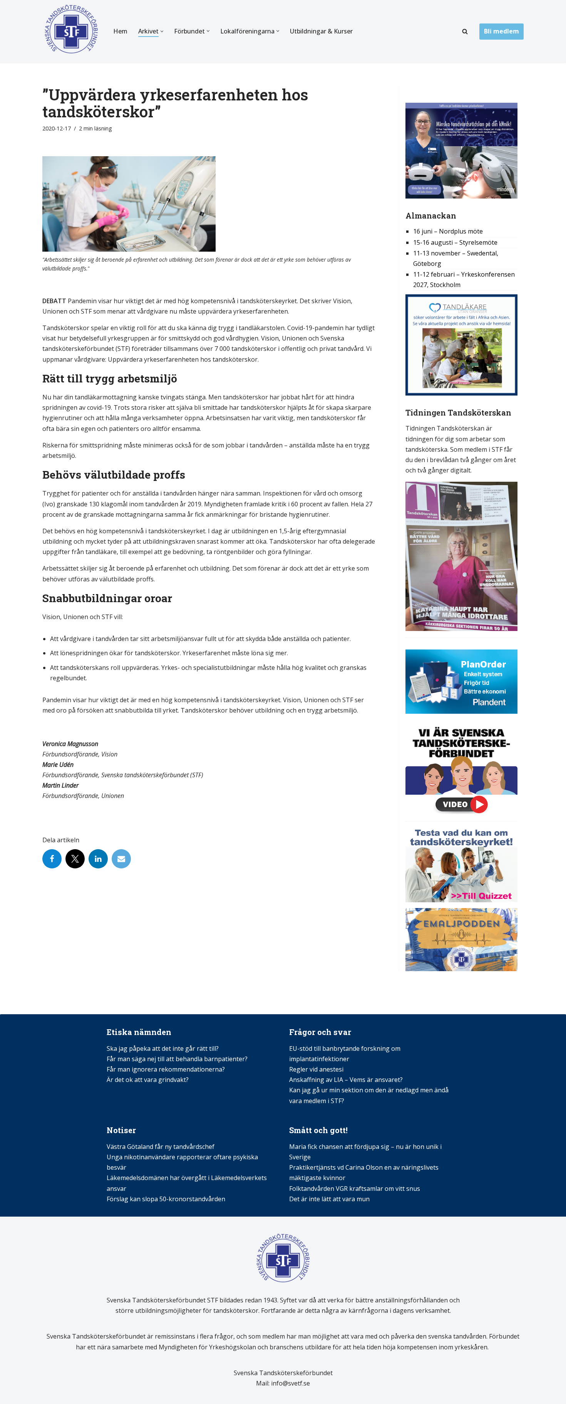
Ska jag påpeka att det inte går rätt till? (163, 1048)
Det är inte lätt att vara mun (329, 1199)
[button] (162, 31)
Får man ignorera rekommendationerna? (166, 1069)
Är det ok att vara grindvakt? (148, 1079)
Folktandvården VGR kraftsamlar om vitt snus (354, 1188)
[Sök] (465, 31)
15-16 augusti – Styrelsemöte (455, 242)
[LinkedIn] (98, 858)
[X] (75, 858)
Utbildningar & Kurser (321, 31)
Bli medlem (501, 31)
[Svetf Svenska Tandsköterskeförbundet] (71, 31)
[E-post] (121, 858)
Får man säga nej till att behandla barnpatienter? (178, 1059)
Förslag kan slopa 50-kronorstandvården (166, 1199)
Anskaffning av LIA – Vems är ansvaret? (346, 1079)
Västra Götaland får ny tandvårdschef (160, 1146)
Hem (120, 31)
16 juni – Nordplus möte (448, 231)
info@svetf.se (290, 1383)
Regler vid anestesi (316, 1069)
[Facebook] (52, 858)
